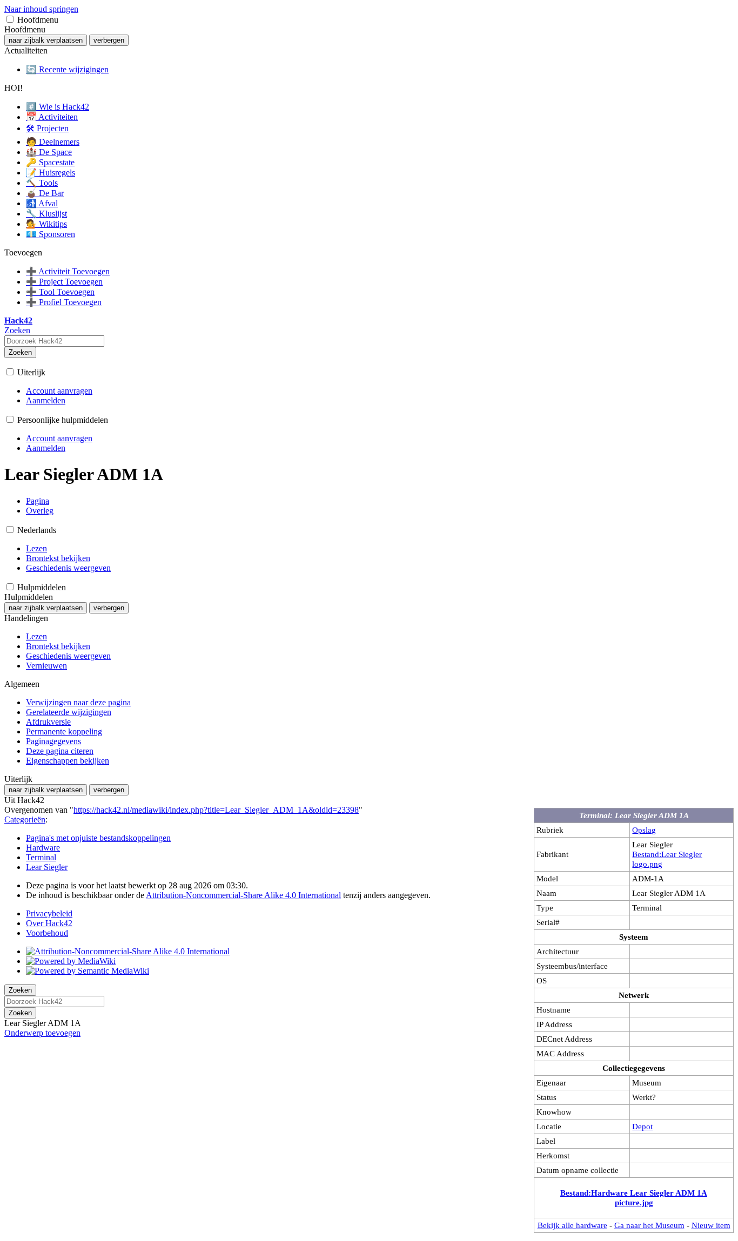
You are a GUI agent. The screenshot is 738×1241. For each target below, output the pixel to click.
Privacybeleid (49, 913)
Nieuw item (711, 1225)
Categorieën (24, 819)
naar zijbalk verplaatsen (46, 40)
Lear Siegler (47, 867)
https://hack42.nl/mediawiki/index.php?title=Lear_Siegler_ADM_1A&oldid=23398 (216, 809)
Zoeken (20, 352)
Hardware (43, 847)
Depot (642, 1126)
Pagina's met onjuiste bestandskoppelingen (98, 837)
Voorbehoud (47, 933)
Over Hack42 (49, 923)
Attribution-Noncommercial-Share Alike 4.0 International (243, 895)
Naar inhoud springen (41, 9)
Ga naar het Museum (649, 1225)
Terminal (41, 857)
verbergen (108, 40)
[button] (10, 19)
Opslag (644, 829)
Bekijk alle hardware (572, 1225)
